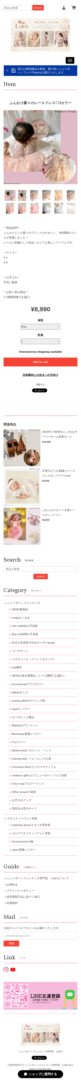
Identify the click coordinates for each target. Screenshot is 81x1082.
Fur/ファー (18, 742)
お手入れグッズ (21, 800)
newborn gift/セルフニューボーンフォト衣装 (39, 775)
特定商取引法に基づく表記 (23, 896)
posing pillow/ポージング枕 (28, 700)
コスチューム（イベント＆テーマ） (34, 659)
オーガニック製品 (23, 717)
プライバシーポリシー (20, 890)
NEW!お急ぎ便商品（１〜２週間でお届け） (39, 675)
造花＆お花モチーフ (24, 808)
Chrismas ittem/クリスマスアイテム (34, 766)
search (38, 7)
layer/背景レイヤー (23, 849)
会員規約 (12, 902)
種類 (40, 320)
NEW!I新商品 (20, 609)
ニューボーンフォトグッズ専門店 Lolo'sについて (38, 878)
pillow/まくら (20, 692)
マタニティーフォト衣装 (22, 818)
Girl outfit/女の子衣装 (25, 625)
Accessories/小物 (22, 841)
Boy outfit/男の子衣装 (25, 634)
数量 (40, 335)
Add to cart (40, 361)
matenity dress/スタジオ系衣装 (31, 824)
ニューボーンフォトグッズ (23, 602)
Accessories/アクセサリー (28, 684)
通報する (40, 384)
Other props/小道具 (24, 791)
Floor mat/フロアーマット (28, 783)
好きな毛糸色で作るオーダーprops (33, 642)
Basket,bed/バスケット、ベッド (32, 750)
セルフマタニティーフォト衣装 (31, 833)
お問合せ (12, 884)
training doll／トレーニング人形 (31, 758)
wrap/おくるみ (21, 617)
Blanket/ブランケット (25, 725)
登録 (11, 943)
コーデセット (20, 650)
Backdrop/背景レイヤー (26, 733)
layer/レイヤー (21, 708)
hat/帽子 (17, 667)
